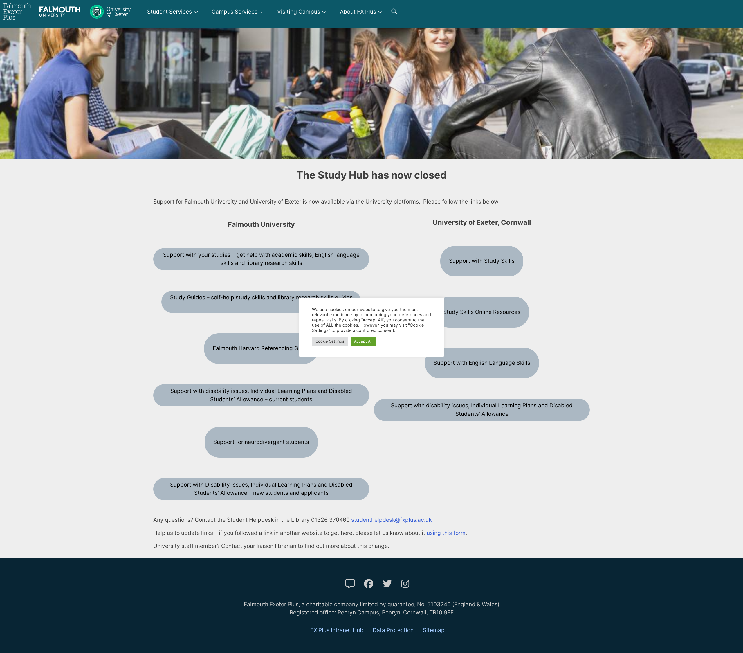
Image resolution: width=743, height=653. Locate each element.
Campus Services (234, 11)
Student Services (169, 11)
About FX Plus (358, 11)
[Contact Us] (350, 583)
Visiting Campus (298, 11)
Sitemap (434, 630)
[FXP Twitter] (387, 583)
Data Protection (393, 630)
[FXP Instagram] (405, 583)
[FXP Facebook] (368, 583)
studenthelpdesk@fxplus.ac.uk (391, 519)
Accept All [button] (363, 341)
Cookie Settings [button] (329, 341)
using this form (446, 532)
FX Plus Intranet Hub (336, 630)
